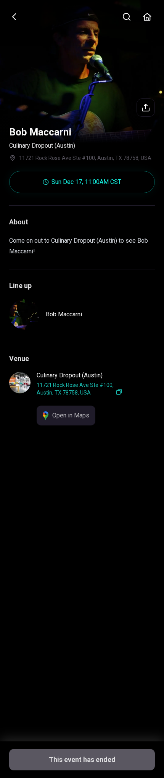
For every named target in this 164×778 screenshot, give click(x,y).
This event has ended (82, 759)
